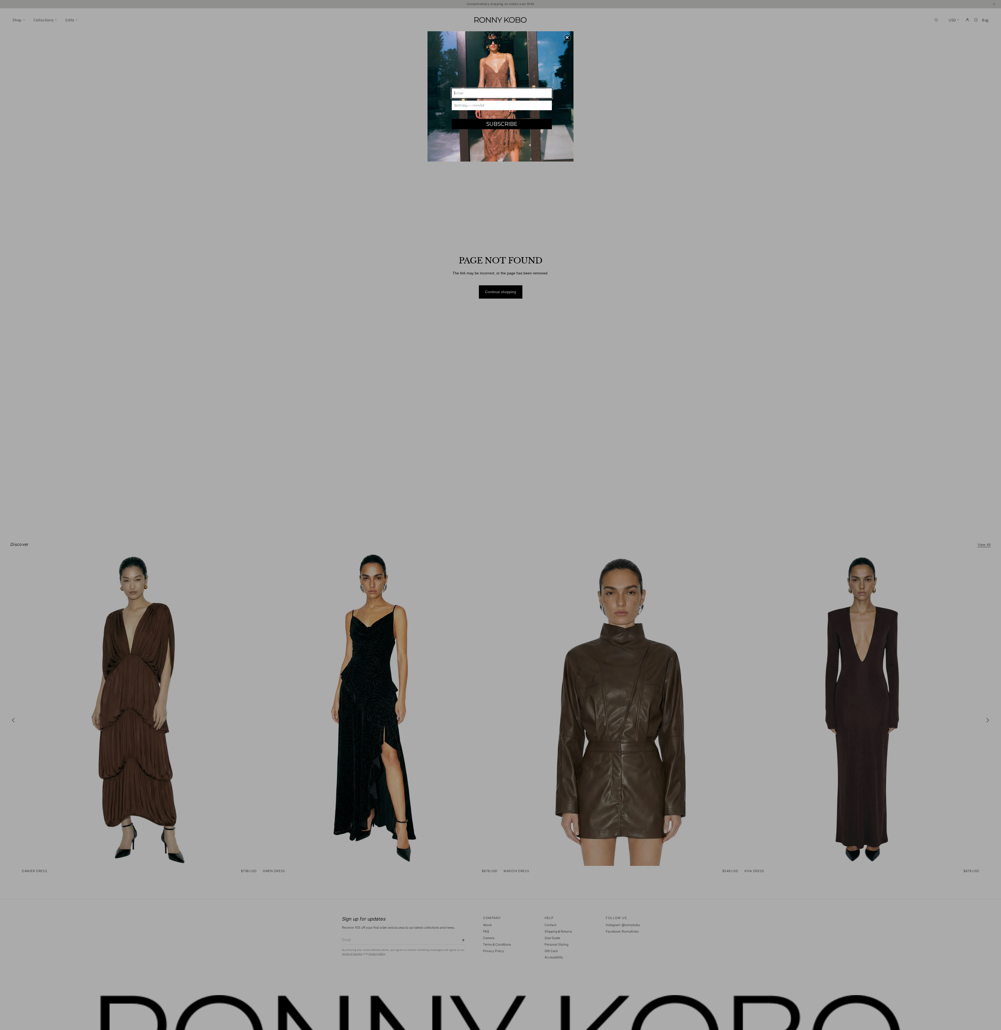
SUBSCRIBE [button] (501, 124)
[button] (567, 37)
